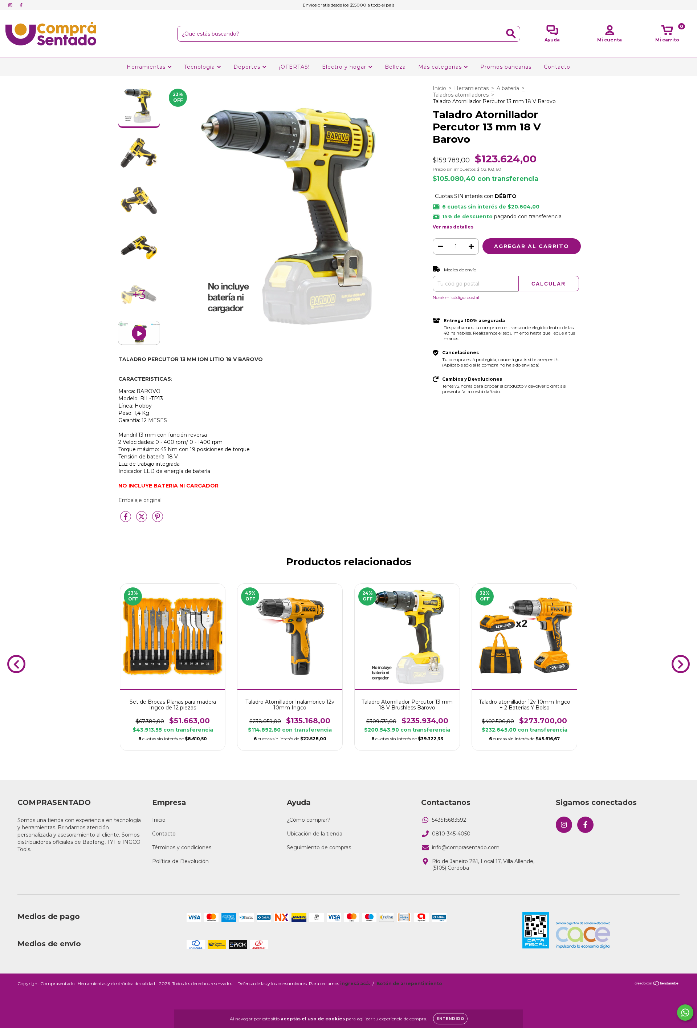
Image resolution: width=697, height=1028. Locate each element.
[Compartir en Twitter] (142, 519)
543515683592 (449, 820)
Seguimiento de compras (319, 847)
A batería (508, 88)
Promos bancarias (505, 67)
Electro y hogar (345, 67)
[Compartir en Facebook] (126, 519)
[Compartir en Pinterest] (157, 519)
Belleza (395, 67)
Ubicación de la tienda (314, 833)
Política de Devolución (180, 861)
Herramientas (147, 67)
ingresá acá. (355, 983)
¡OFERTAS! (294, 67)
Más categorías (441, 67)
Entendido (450, 1018)
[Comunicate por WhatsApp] (685, 1012)
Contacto (557, 67)
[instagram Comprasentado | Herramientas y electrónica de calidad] (10, 5)
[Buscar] (510, 33)
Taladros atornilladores (461, 95)
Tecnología (200, 67)
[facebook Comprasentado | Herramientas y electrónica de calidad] (21, 5)
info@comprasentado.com (466, 847)
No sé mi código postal (456, 297)
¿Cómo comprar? (308, 820)
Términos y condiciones (181, 847)
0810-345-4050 (451, 833)
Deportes (247, 67)
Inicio (439, 88)
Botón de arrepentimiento (409, 983)
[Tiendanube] (657, 984)
